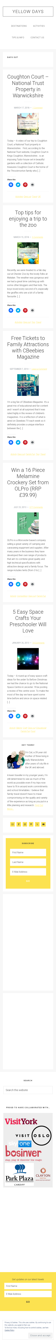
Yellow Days (28, 11)
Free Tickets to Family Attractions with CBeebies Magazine (28, 347)
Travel (34, 196)
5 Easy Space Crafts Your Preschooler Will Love (28, 621)
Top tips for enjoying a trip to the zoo (28, 219)
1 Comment (37, 108)
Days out (27, 196)
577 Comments (36, 507)
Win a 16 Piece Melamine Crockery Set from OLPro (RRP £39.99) (28, 482)
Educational (41, 728)
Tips (33, 322)
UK (39, 196)
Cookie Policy (9, 1330)
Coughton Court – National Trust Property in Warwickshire (28, 86)
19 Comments (38, 643)
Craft (25, 728)
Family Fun (30, 454)
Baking (19, 728)
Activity (14, 454)
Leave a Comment (39, 369)
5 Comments (37, 237)
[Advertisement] (18, 941)
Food (33, 731)
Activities (19, 196)
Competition (22, 596)
